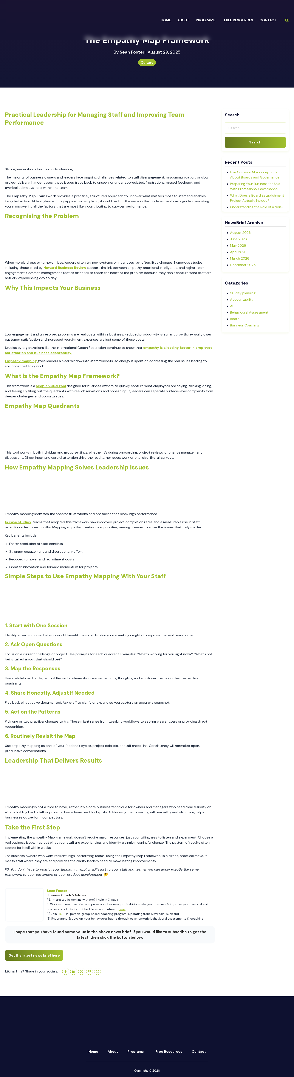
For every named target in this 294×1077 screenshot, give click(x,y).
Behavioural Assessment (249, 312)
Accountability (241, 299)
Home (166, 20)
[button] (207, 20)
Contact (268, 20)
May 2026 (238, 245)
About (113, 1051)
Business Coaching (244, 325)
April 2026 (238, 252)
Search (255, 142)
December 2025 (243, 265)
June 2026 (238, 239)
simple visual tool (51, 386)
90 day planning (242, 293)
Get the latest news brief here (34, 955)
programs (205, 20)
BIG (60, 914)
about (183, 20)
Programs (135, 1051)
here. (122, 909)
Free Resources (238, 20)
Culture (147, 62)
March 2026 (239, 258)
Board (235, 319)
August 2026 (240, 232)
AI (231, 306)
